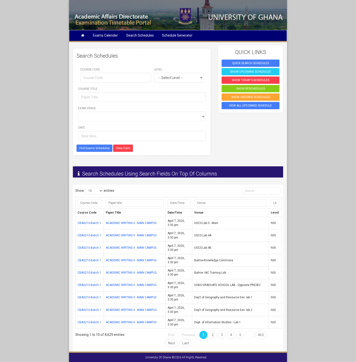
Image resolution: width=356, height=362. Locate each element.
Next (171, 343)
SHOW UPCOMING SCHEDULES (250, 71)
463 (261, 335)
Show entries (94, 191)
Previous (188, 335)
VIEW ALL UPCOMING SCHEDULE (250, 105)
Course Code (90, 69)
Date (81, 127)
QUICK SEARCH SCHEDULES (250, 63)
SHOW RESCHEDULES (250, 88)
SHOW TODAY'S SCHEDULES (250, 80)
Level (158, 69)
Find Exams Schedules (94, 148)
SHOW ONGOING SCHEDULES (250, 97)
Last (185, 343)
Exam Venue (87, 108)
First (171, 335)
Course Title (87, 89)
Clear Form (123, 148)
